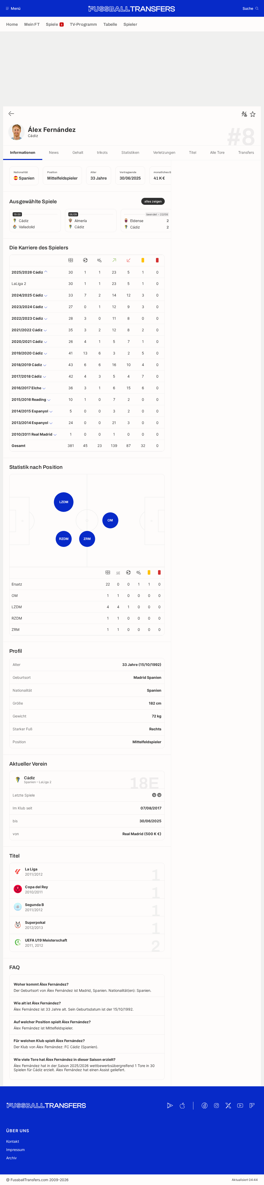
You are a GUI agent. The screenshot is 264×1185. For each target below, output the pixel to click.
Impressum (15, 1149)
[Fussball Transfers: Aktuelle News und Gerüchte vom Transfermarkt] (131, 8)
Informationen (22, 152)
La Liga (31, 869)
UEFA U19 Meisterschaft (46, 940)
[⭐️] (253, 114)
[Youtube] (240, 1106)
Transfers (246, 152)
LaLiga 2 (19, 283)
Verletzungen (164, 152)
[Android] (170, 1106)
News (54, 152)
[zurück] (11, 114)
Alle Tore (217, 152)
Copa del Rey (36, 887)
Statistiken (130, 152)
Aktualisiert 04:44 (245, 1180)
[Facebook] (204, 1106)
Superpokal (35, 922)
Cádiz (33, 135)
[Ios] (182, 1106)
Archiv (11, 1158)
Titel (192, 152)
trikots (102, 152)
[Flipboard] (252, 1106)
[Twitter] (228, 1106)
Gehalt (77, 152)
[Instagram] (216, 1106)
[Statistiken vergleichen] (244, 114)
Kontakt (12, 1141)
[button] (13, 8)
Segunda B (34, 904)
